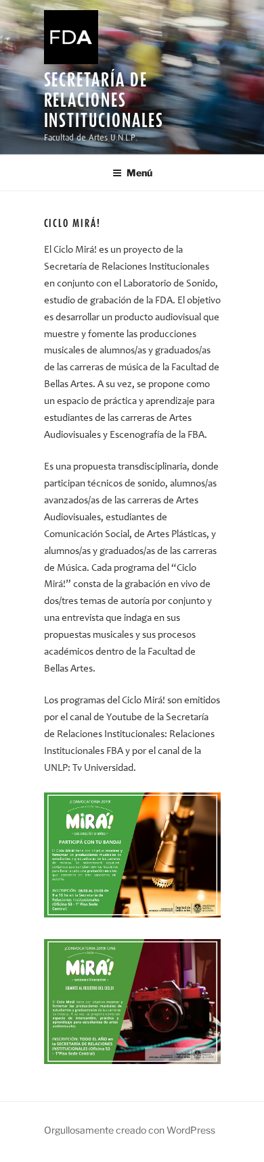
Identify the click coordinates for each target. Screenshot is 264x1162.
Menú (139, 172)
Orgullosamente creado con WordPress (129, 1130)
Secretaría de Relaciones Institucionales (104, 99)
